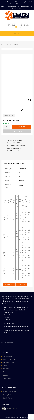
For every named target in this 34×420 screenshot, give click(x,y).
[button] (18, 33)
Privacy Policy (7, 395)
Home (3, 44)
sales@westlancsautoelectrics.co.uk (16, 326)
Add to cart (21, 127)
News (5, 366)
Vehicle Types (7, 356)
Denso (21, 180)
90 (20, 177)
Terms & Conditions (9, 392)
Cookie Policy (7, 398)
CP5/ (21, 186)
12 (20, 173)
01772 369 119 (11, 25)
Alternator (9, 44)
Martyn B (31, 419)
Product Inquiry (17, 131)
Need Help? (7, 378)
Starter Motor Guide (9, 359)
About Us (6, 369)
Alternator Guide (8, 363)
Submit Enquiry (24, 25)
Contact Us (6, 375)
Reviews (6, 372)
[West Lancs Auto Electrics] (17, 19)
